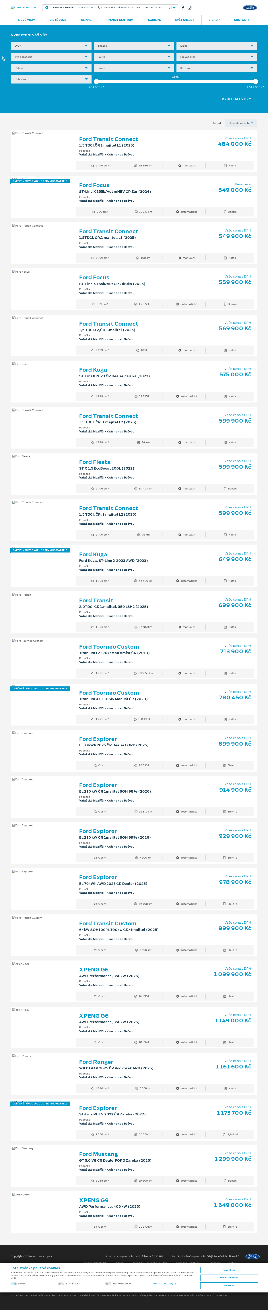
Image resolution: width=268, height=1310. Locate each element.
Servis (86, 20)
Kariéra (154, 20)
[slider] (96, 81)
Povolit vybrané (229, 1277)
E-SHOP (214, 20)
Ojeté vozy (58, 20)
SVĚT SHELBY (184, 20)
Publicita (214, 1262)
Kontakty (242, 20)
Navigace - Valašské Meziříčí (150, 1262)
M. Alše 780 (107, 7)
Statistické (72, 1283)
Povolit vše (229, 1270)
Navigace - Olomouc (188, 1262)
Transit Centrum (119, 20)
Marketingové (122, 1283)
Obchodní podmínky (95, 1262)
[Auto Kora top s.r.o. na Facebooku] (184, 8)
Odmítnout (229, 1285)
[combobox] (51, 46)
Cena (175, 77)
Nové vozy (26, 20)
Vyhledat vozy (236, 99)
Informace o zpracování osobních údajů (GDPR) (134, 1256)
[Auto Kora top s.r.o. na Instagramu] (191, 8)
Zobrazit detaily (163, 1283)
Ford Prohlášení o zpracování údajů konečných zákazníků (205, 1256)
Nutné (22, 1283)
